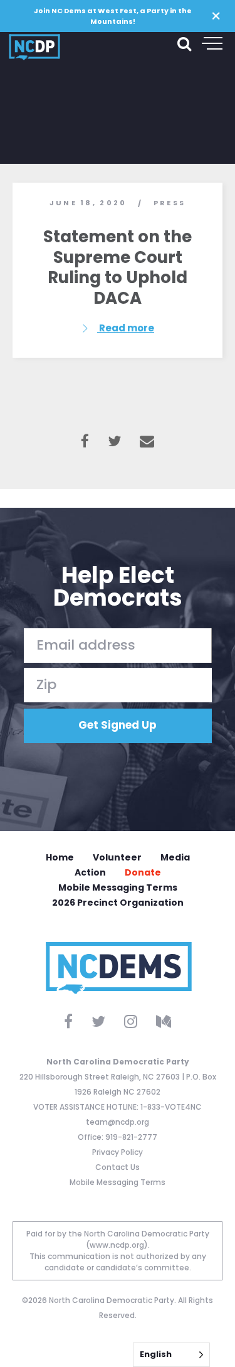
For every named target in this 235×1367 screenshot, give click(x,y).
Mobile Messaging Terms (117, 887)
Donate (143, 872)
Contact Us (117, 1167)
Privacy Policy (117, 1152)
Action (90, 872)
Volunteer (117, 857)
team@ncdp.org (117, 1122)
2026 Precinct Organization (118, 902)
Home (60, 857)
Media (175, 857)
